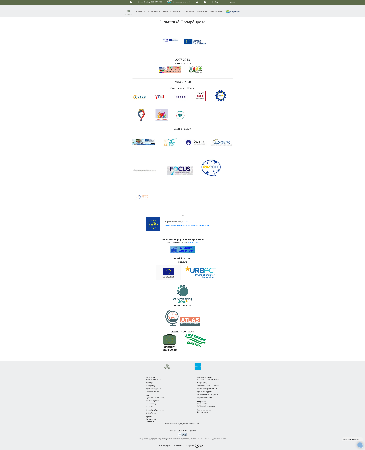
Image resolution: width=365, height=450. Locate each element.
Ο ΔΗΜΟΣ (139, 11)
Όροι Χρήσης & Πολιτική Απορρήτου (182, 430)
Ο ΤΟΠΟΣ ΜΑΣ (153, 11)
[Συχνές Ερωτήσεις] (205, 2)
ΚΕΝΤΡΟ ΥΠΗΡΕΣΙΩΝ (170, 11)
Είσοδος (215, 2)
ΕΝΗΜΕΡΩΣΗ (201, 11)
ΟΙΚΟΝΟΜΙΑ (187, 11)
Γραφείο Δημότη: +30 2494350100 (150, 2)
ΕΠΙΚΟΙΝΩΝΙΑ (215, 11)
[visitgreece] (198, 366)
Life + (187, 222)
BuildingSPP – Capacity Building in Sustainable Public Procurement (187, 225)
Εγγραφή (232, 2)
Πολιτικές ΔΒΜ (193, 242)
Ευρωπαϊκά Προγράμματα (182, 21)
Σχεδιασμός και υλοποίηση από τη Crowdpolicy (176, 446)
